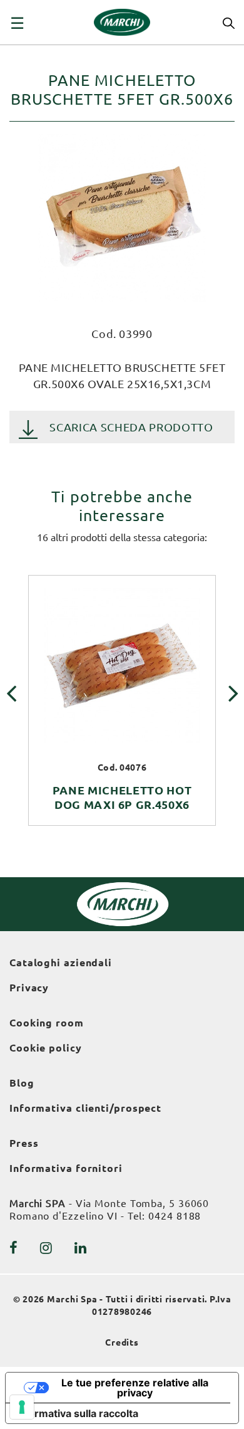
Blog (21, 1083)
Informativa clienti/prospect (85, 1108)
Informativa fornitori (66, 1168)
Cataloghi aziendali (60, 962)
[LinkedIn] (80, 1248)
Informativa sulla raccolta (77, 1413)
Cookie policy (45, 1047)
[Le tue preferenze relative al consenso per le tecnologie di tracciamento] (22, 1407)
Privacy (29, 987)
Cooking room (46, 1022)
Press (24, 1143)
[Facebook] (13, 1248)
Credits (122, 1342)
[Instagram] (46, 1248)
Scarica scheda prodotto (131, 427)
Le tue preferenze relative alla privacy (134, 1387)
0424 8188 (174, 1215)
